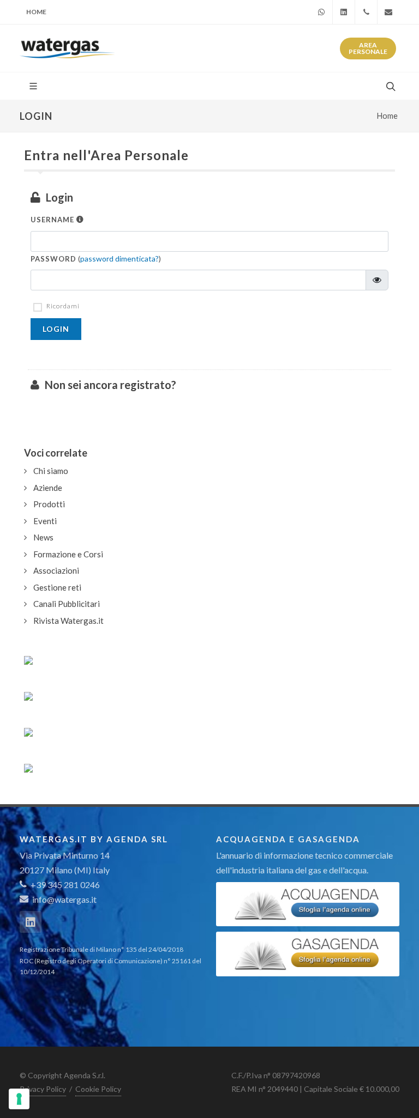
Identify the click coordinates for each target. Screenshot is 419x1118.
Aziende (47, 488)
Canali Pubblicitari (66, 604)
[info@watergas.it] (388, 12)
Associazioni (56, 570)
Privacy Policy (43, 1088)
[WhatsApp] (321, 12)
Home (36, 12)
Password (53, 258)
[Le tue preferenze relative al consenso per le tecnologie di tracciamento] (19, 1099)
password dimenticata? (119, 258)
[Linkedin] (344, 12)
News (43, 537)
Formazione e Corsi (68, 554)
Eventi (45, 521)
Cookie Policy (98, 1088)
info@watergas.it (64, 899)
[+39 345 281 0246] (366, 12)
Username (53, 219)
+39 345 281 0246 (64, 884)
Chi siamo (50, 471)
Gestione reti (57, 587)
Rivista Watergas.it (68, 620)
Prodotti (49, 504)
